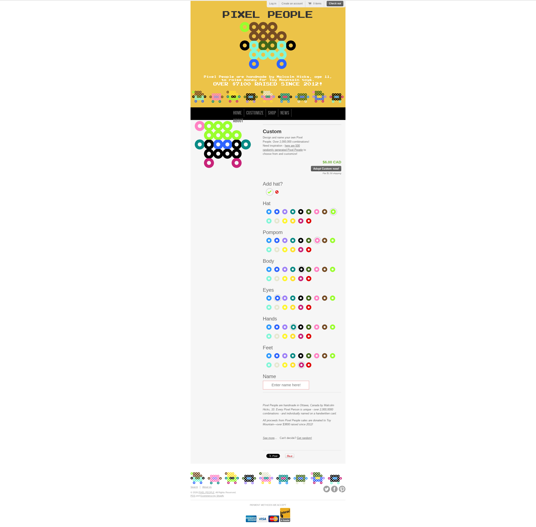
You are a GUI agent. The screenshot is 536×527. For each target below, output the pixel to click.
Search (194, 487)
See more (268, 438)
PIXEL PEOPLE (206, 492)
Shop (272, 113)
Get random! (304, 438)
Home (237, 113)
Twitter (326, 489)
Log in (272, 3)
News (284, 113)
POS (193, 495)
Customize (255, 113)
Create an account (292, 3)
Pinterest (342, 489)
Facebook (334, 489)
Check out (335, 3)
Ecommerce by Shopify (212, 495)
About (238, 121)
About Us (207, 487)
